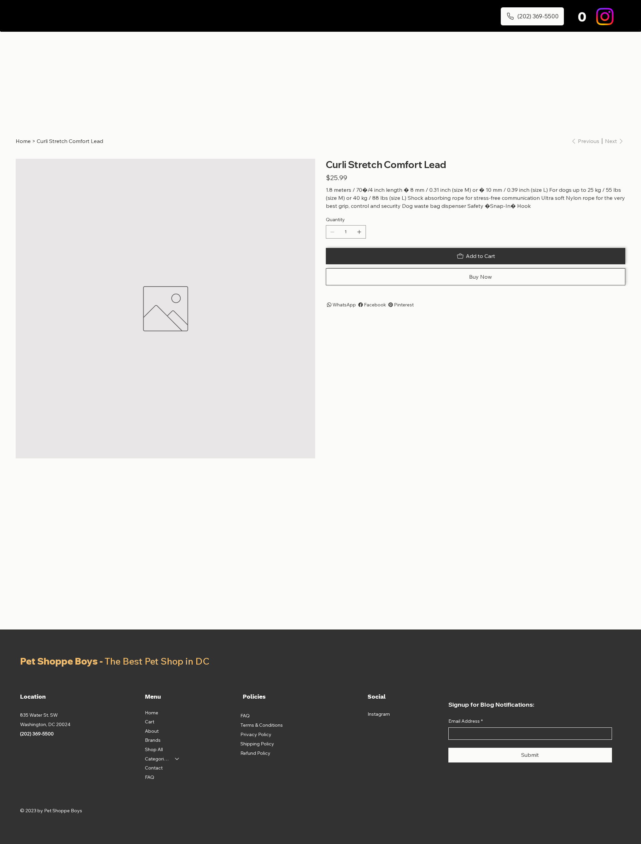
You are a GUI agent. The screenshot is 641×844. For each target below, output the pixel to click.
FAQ (149, 777)
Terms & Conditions (261, 725)
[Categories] (177, 759)
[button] (582, 16)
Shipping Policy (257, 744)
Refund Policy (255, 753)
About (152, 731)
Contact (154, 768)
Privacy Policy (255, 734)
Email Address (465, 721)
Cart (149, 722)
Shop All (154, 749)
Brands (153, 740)
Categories (157, 759)
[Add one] (359, 232)
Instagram (379, 714)
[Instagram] (604, 16)
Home (151, 713)
